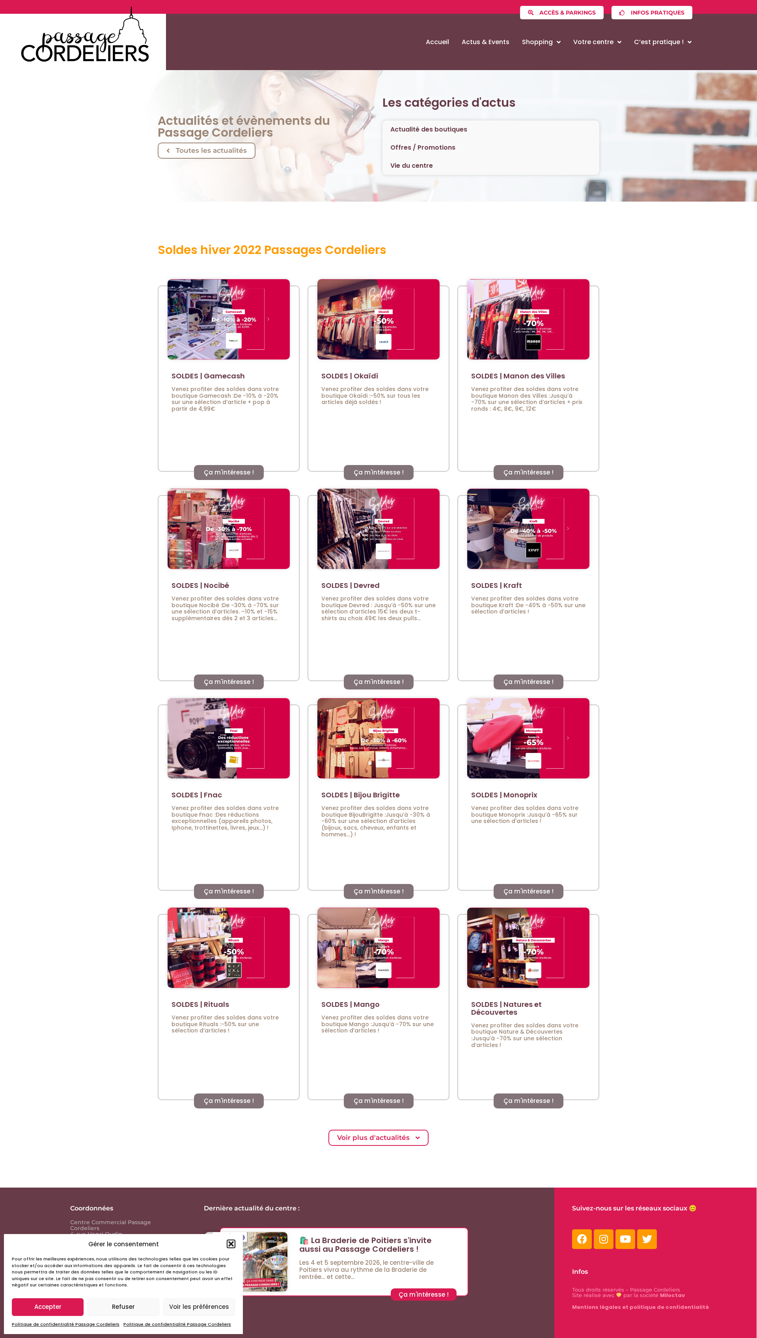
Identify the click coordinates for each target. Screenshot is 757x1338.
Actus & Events (485, 41)
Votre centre (593, 41)
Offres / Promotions (422, 147)
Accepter (48, 1307)
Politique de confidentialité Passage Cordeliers (65, 1324)
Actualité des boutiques (428, 129)
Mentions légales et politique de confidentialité (640, 1307)
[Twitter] (647, 1239)
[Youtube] (625, 1239)
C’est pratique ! (659, 41)
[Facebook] (582, 1239)
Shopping (537, 41)
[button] (231, 1244)
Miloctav (672, 1295)
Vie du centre (411, 165)
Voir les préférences (199, 1307)
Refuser (123, 1307)
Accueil (437, 41)
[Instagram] (603, 1239)
